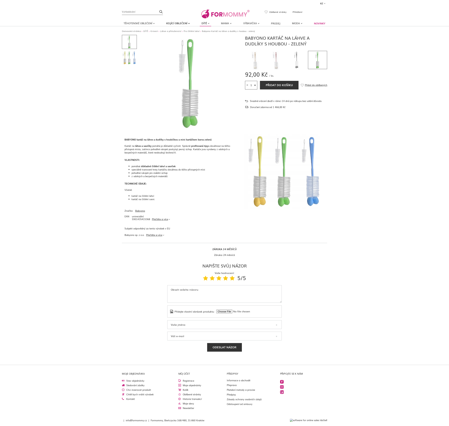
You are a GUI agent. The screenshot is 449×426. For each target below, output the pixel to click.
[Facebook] (282, 382)
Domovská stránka (131, 31)
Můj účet (184, 373)
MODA (296, 23)
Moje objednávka (133, 373)
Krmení (154, 31)
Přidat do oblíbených (316, 85)
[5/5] (232, 278)
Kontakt (130, 399)
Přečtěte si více (160, 219)
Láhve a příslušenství (170, 31)
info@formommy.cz (136, 420)
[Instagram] (282, 387)
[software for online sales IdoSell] (308, 420)
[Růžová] (275, 60)
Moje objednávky (192, 385)
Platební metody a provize (241, 389)
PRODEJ (275, 23)
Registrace (188, 380)
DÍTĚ (204, 23)
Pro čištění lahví (191, 31)
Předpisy (231, 394)
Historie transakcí (192, 399)
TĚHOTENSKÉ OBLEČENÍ (138, 23)
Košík (185, 389)
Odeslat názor (224, 347)
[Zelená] (317, 60)
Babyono (140, 210)
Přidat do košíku (279, 85)
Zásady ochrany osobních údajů (244, 399)
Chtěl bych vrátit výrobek (140, 394)
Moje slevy (188, 403)
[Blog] (282, 392)
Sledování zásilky (135, 385)
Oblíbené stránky (192, 394)
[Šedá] (296, 60)
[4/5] (225, 278)
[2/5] (212, 278)
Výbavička (250, 23)
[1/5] (205, 278)
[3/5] (218, 278)
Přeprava (232, 385)
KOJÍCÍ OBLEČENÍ (176, 23)
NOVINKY (319, 23)
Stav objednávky (135, 380)
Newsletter (188, 408)
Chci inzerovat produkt (138, 389)
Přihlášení (297, 12)
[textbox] (142, 11)
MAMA (225, 23)
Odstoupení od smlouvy (239, 404)
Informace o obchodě (238, 380)
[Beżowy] (254, 60)
